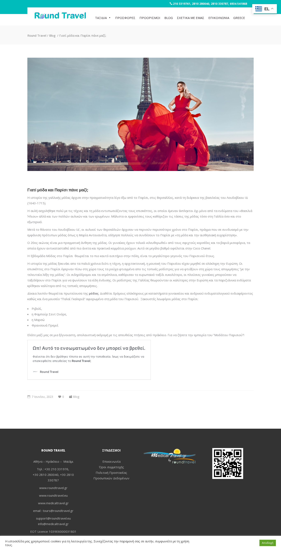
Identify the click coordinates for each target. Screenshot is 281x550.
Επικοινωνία (111, 461)
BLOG (168, 18)
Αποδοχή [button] (267, 543)
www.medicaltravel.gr (53, 503)
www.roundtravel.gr (53, 488)
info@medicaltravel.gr (53, 524)
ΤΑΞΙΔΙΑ (101, 18)
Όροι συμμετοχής (111, 467)
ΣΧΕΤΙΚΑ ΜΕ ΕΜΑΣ (190, 18)
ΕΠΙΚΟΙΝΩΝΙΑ (218, 18)
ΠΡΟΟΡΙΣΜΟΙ (149, 18)
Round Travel (36, 35)
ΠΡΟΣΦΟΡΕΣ (125, 18)
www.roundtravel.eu (53, 495)
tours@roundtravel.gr (58, 511)
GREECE (239, 18)
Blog (52, 35)
